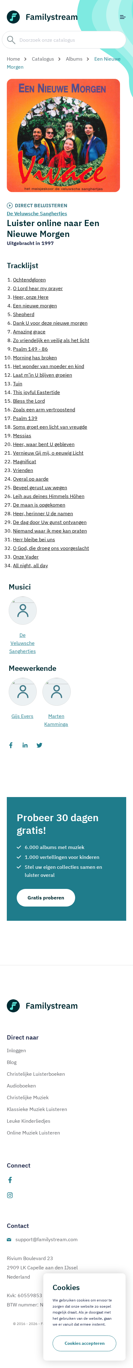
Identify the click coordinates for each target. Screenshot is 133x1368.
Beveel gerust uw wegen (35, 487)
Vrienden (18, 470)
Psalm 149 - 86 (27, 349)
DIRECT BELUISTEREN (41, 205)
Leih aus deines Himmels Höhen (44, 496)
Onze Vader (21, 557)
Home (13, 59)
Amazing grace (26, 331)
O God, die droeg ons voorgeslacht (46, 548)
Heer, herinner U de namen (38, 513)
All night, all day (26, 565)
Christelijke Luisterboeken (36, 1074)
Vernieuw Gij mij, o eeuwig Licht (44, 453)
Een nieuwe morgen (32, 305)
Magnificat (20, 461)
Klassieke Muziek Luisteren (37, 1109)
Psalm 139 (20, 418)
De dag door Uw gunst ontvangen (45, 522)
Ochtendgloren (26, 280)
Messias (17, 435)
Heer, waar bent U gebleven (39, 444)
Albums (74, 59)
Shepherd (20, 314)
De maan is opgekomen (34, 505)
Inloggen (16, 1050)
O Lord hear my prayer (35, 288)
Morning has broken (30, 357)
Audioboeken (21, 1086)
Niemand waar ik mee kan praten (45, 531)
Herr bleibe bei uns (29, 539)
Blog (11, 1062)
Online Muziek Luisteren (33, 1133)
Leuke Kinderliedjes (28, 1121)
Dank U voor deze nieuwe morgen (47, 323)
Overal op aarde (26, 479)
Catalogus (43, 59)
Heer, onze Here (28, 297)
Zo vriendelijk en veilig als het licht (48, 340)
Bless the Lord (24, 401)
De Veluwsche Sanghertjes (37, 213)
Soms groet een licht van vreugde (45, 427)
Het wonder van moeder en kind (44, 366)
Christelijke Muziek (28, 1097)
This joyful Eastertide (32, 392)
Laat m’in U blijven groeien (38, 375)
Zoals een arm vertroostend (39, 409)
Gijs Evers (22, 716)
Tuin (13, 383)
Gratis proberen (46, 897)
